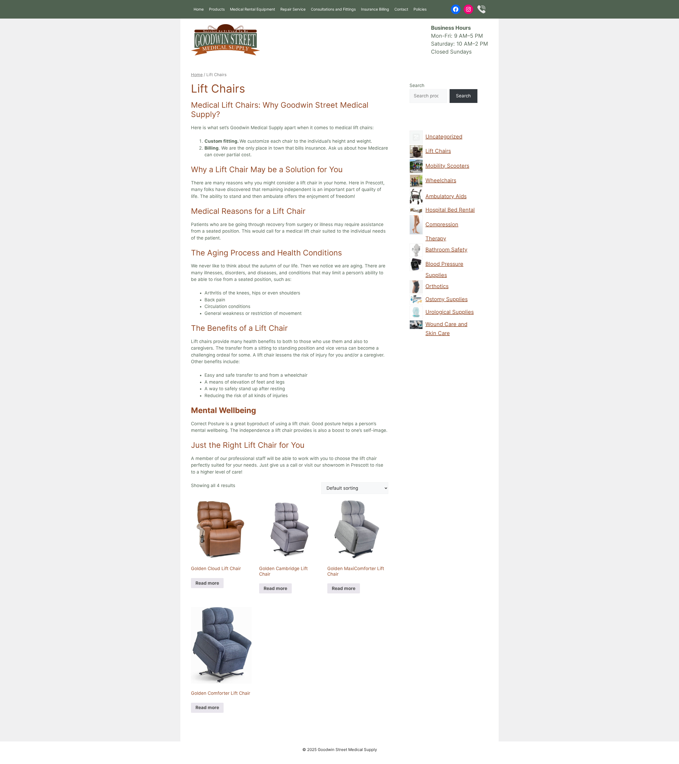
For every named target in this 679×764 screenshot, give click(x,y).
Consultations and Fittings (333, 9)
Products (217, 9)
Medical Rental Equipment (252, 9)
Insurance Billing (375, 9)
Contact (401, 9)
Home (199, 9)
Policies (420, 9)
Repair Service (293, 9)
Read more (207, 583)
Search (417, 85)
